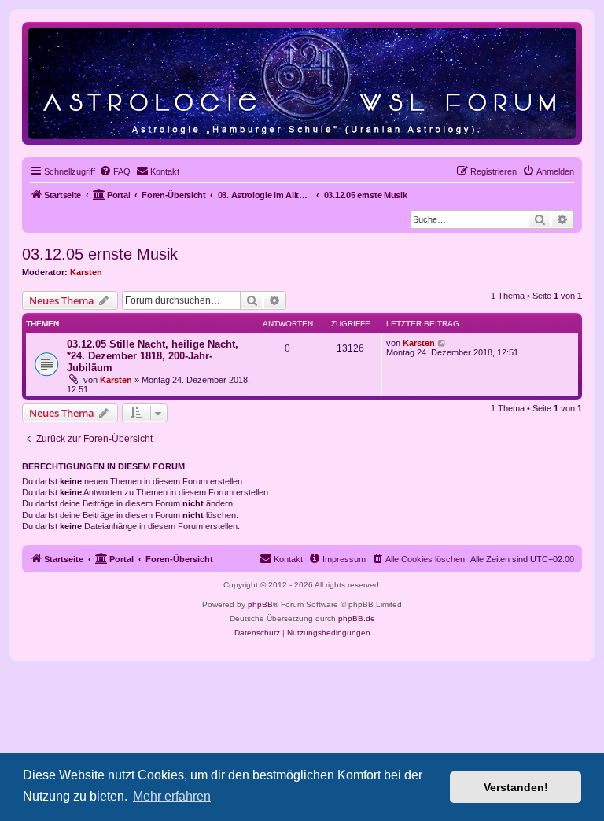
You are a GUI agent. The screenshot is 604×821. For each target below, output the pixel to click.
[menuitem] (115, 171)
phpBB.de (356, 618)
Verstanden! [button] (516, 787)
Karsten (86, 272)
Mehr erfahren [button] (172, 796)
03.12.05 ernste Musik (100, 254)
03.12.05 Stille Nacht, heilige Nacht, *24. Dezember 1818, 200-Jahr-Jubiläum (152, 356)
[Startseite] (302, 83)
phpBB (260, 604)
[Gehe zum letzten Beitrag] (442, 343)
